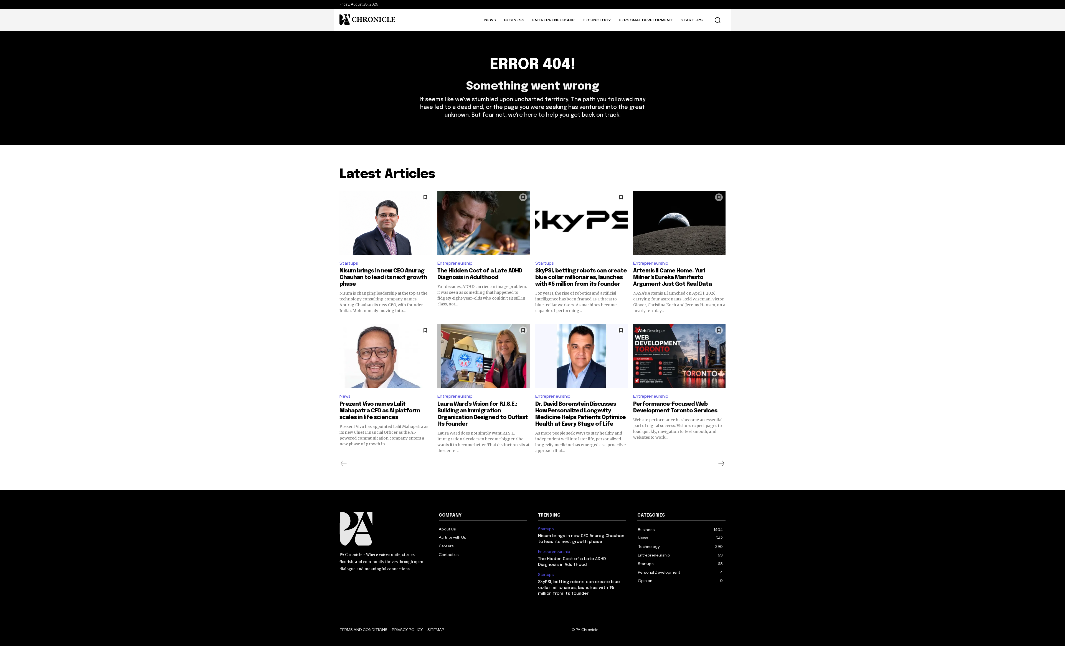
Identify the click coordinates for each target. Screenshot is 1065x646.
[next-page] (721, 463)
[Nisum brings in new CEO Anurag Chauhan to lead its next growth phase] (385, 223)
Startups (348, 263)
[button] (717, 20)
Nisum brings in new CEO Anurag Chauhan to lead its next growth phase (383, 277)
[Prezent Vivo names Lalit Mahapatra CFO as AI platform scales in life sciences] (385, 356)
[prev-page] (343, 463)
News (345, 396)
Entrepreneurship (455, 263)
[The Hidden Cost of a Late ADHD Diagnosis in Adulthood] (483, 223)
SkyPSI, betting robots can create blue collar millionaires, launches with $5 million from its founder (581, 277)
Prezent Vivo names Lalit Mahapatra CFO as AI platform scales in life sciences (379, 410)
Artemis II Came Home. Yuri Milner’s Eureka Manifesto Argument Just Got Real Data (672, 277)
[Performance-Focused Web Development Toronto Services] (679, 356)
